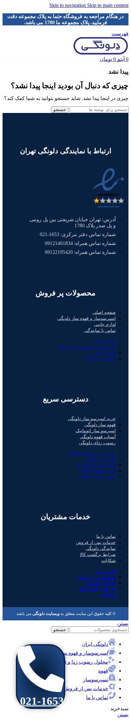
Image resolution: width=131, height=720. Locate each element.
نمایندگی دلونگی (101, 548)
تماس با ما (106, 536)
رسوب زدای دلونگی (97, 442)
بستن (122, 623)
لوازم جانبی (105, 324)
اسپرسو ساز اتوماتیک (96, 430)
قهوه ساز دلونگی (100, 424)
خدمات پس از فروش (96, 542)
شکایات (108, 560)
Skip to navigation (68, 5)
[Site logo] (100, 53)
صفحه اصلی (104, 312)
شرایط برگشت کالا (98, 554)
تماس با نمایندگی (100, 330)
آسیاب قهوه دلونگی (98, 436)
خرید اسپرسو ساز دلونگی (92, 418)
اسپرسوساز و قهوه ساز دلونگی (86, 318)
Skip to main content (107, 5)
